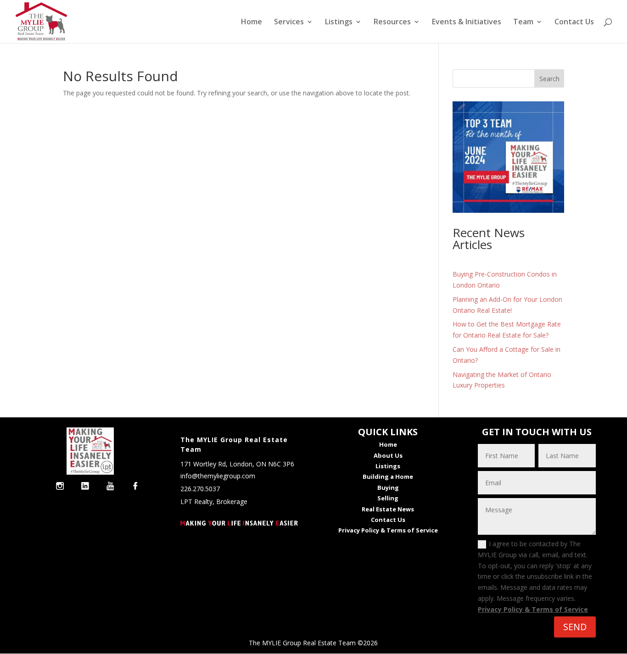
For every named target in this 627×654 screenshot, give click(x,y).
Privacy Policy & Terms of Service (533, 609)
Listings (339, 22)
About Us (388, 455)
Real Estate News (388, 509)
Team (523, 22)
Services (289, 22)
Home (251, 22)
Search (549, 78)
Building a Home (388, 476)
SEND (575, 627)
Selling (387, 498)
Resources (392, 22)
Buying (388, 487)
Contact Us (574, 22)
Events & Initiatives (466, 22)
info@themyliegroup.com (217, 475)
